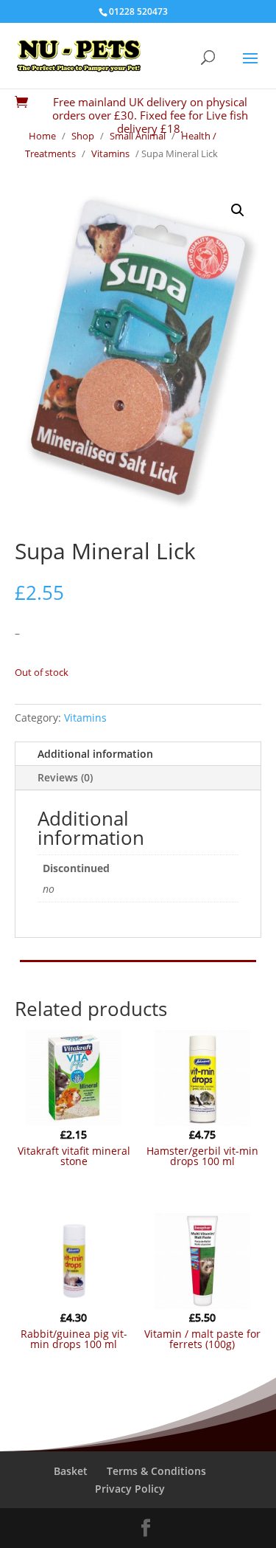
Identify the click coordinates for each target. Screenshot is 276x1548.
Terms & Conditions (156, 1471)
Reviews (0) (65, 777)
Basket (71, 1471)
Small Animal (138, 135)
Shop (82, 135)
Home (42, 135)
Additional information (95, 754)
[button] (237, 210)
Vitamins (110, 153)
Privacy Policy (130, 1489)
